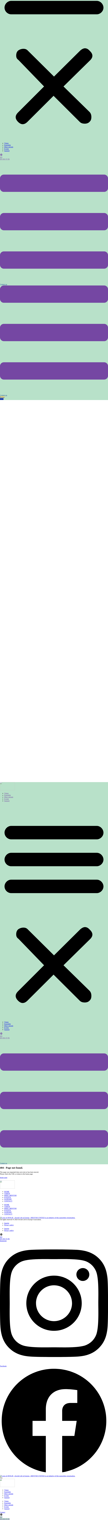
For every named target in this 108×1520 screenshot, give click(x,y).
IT (6, 159)
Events (6, 149)
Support (6, 151)
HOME (6, 1192)
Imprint (6, 1223)
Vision (6, 143)
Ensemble (7, 145)
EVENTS (7, 1197)
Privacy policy (9, 1225)
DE (4, 159)
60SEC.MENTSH (10, 1195)
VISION (7, 1193)
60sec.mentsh (8, 147)
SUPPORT (8, 1199)
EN (1, 157)
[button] (54, 911)
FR (8, 159)
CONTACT (8, 1201)
